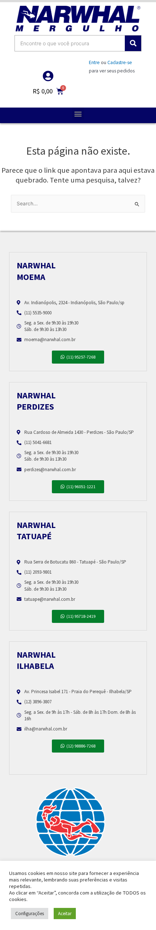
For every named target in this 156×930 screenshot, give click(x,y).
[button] (78, 114)
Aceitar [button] (64, 913)
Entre (94, 62)
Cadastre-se (119, 62)
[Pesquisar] (133, 43)
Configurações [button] (29, 913)
